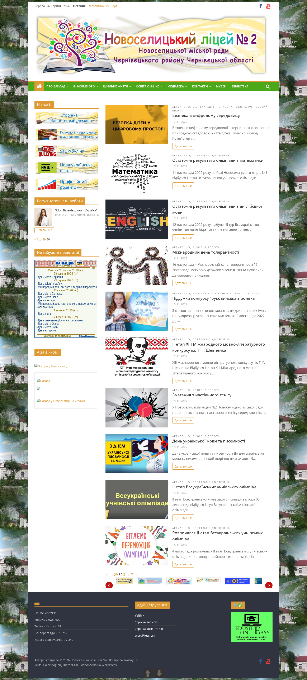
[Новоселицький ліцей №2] (39, 86)
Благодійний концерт (101, 6)
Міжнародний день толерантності (205, 252)
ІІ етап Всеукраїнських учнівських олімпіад (214, 487)
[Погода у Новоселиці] (50, 366)
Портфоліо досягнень (211, 155)
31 (125, 574)
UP (147, 673)
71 (133, 574)
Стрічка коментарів (149, 629)
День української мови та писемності (208, 441)
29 (116, 574)
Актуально (181, 106)
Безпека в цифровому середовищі (206, 115)
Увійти (139, 615)
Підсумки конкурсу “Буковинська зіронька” (214, 298)
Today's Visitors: (46, 626)
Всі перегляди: (45, 633)
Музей (221, 86)
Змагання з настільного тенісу (201, 395)
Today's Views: (44, 620)
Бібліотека (239, 86)
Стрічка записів (146, 622)
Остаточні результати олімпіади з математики (217, 160)
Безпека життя (205, 106)
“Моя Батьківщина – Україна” (76, 210)
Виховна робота (232, 106)
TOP (300, 673)
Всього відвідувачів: (49, 640)
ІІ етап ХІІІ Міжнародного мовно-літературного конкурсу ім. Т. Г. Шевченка (218, 347)
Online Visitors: (45, 613)
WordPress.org (145, 635)
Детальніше (183, 146)
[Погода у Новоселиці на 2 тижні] (61, 401)
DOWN (159, 673)
